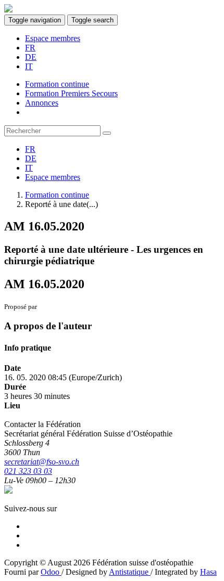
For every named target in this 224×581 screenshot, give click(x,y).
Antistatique (130, 571)
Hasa (208, 571)
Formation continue (57, 194)
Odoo (51, 571)
